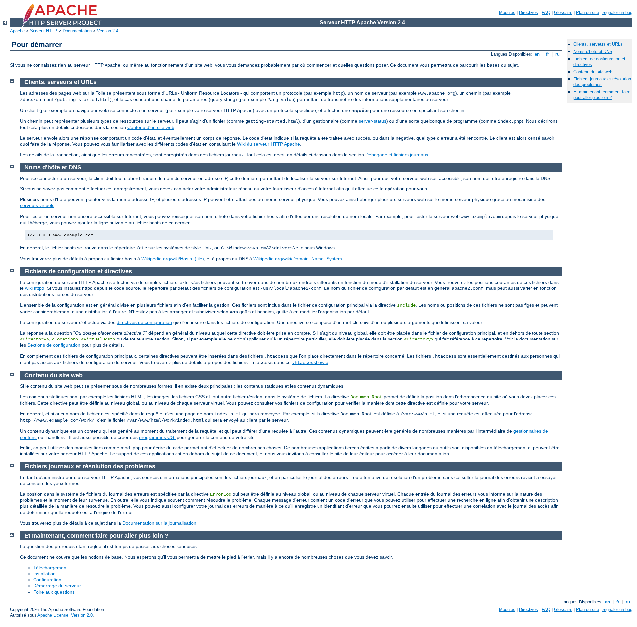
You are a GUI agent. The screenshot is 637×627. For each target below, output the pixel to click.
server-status (372, 121)
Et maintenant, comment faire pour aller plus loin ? (601, 94)
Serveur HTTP (43, 30)
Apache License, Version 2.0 (65, 615)
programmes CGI (157, 437)
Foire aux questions (54, 592)
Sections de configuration (53, 345)
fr (547, 54)
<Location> (65, 339)
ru (557, 54)
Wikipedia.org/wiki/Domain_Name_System (297, 258)
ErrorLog (220, 494)
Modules (507, 12)
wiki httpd (34, 288)
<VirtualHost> (98, 339)
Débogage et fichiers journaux (396, 154)
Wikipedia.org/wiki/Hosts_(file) (172, 258)
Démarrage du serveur (57, 585)
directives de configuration (144, 322)
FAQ (546, 12)
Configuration (47, 579)
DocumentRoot (366, 397)
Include (406, 305)
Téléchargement (50, 567)
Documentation (77, 30)
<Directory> (34, 339)
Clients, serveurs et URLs (598, 44)
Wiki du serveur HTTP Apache (268, 144)
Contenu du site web (592, 71)
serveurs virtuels (37, 205)
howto (310, 362)
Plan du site (587, 12)
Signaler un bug (617, 12)
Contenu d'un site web (150, 127)
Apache (17, 30)
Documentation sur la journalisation (159, 523)
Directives (528, 12)
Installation (44, 573)
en (537, 54)
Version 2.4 (107, 30)
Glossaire (563, 12)
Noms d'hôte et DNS (592, 51)
